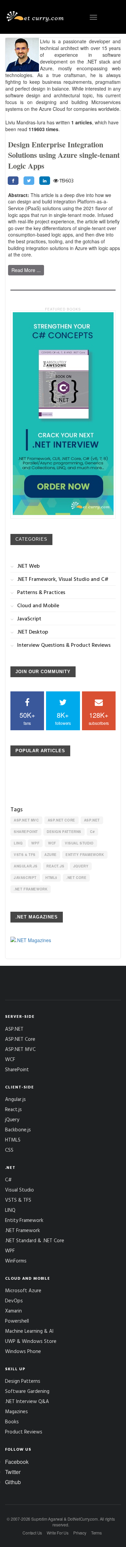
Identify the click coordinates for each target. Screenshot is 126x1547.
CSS (9, 1150)
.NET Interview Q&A (27, 1401)
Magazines (16, 1411)
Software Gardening (27, 1391)
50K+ (27, 718)
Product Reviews (23, 1431)
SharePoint (26, 831)
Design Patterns (64, 831)
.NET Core (76, 877)
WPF (35, 843)
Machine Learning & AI (29, 1331)
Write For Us (58, 1533)
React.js (55, 866)
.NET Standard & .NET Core (34, 1240)
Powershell (17, 1321)
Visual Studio (79, 843)
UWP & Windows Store (30, 1341)
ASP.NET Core (61, 820)
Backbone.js (18, 1129)
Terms (96, 1533)
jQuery (81, 866)
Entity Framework (85, 854)
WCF (52, 843)
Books (12, 1421)
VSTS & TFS (25, 854)
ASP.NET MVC (26, 820)
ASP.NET (92, 820)
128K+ (99, 718)
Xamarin (13, 1311)
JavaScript (25, 877)
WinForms (16, 1260)
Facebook (17, 1462)
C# (92, 831)
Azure (50, 854)
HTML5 (51, 877)
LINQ (18, 843)
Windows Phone (23, 1351)
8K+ (63, 718)
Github (13, 1482)
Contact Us (32, 1533)
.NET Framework (30, 889)
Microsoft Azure (23, 1290)
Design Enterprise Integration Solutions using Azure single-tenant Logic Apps (64, 155)
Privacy (79, 1533)
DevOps (14, 1300)
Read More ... (26, 270)
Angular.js (26, 866)
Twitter (12, 1472)
